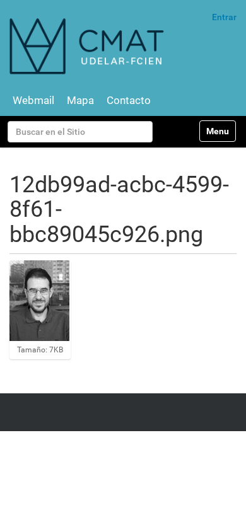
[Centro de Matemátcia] (88, 45)
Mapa (80, 100)
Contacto (129, 100)
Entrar (224, 17)
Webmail (33, 100)
